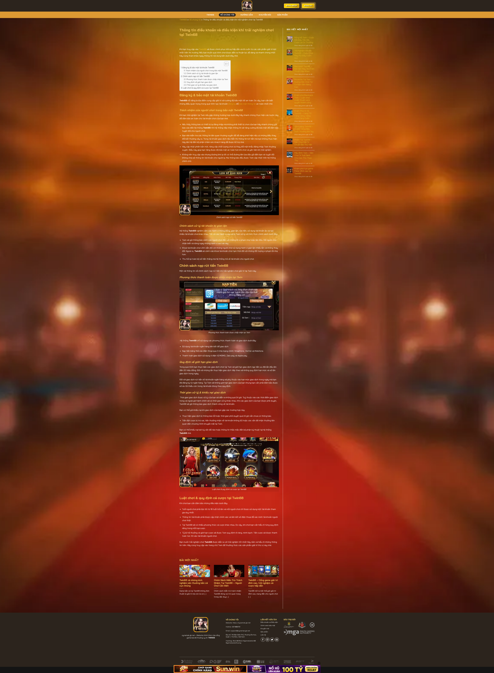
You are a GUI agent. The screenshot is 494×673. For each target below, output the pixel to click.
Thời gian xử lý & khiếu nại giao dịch (202, 85)
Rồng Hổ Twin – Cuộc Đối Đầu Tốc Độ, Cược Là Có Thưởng (304, 40)
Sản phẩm (264, 632)
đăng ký (232, 103)
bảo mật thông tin (247, 103)
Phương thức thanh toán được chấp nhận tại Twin (207, 79)
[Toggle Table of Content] (225, 64)
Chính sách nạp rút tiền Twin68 (196, 76)
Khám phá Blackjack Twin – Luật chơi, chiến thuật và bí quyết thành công (303, 99)
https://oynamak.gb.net (241, 623)
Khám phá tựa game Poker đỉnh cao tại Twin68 (303, 171)
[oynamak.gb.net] (247, 6)
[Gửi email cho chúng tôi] (277, 639)
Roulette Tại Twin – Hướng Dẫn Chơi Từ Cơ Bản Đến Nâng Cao (303, 83)
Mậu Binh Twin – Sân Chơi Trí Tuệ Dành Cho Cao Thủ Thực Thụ (303, 157)
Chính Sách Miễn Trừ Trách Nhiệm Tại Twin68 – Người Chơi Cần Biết (228, 583)
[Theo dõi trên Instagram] (267, 639)
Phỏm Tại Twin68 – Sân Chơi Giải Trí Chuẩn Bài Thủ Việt (303, 142)
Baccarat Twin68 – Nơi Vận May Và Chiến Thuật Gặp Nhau (304, 68)
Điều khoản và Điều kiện (269, 622)
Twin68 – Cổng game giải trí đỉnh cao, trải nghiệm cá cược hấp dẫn (263, 583)
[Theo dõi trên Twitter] (272, 639)
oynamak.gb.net (188, 635)
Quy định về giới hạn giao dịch (199, 82)
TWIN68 (210, 15)
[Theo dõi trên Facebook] (263, 639)
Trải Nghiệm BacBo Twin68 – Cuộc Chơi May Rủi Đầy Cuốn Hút (303, 54)
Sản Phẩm (282, 15)
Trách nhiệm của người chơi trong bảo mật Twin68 (206, 70)
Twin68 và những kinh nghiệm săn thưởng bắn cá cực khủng (193, 583)
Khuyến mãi (265, 15)
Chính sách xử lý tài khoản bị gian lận (202, 73)
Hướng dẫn (246, 15)
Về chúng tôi (227, 15)
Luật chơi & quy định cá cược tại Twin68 (201, 88)
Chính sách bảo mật (268, 625)
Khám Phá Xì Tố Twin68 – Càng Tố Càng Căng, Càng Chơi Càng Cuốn (302, 115)
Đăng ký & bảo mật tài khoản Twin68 (198, 67)
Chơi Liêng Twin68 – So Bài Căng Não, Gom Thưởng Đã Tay (304, 129)
